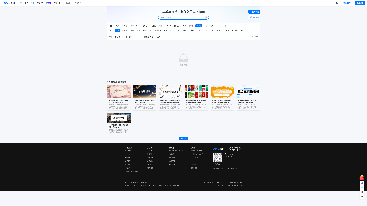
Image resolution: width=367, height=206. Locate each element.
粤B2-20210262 (224, 182)
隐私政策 (172, 154)
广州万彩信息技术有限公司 (137, 182)
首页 (20, 3)
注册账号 (128, 168)
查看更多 (183, 138)
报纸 (184, 26)
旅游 (138, 30)
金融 (212, 30)
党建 (177, 30)
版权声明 (172, 164)
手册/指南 (153, 26)
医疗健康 (234, 30)
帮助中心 (69, 3)
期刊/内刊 (144, 26)
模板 (32, 3)
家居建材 (158, 30)
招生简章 (168, 26)
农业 (165, 30)
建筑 (150, 30)
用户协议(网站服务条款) (176, 151)
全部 (117, 26)
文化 (206, 30)
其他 (225, 26)
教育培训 (124, 30)
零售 (132, 30)
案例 (26, 3)
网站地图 (194, 168)
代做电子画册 (255, 12)
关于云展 (150, 151)
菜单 (211, 26)
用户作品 (128, 154)
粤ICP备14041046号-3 (236, 182)
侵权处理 (172, 157)
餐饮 (144, 30)
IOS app (193, 161)
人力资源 (226, 30)
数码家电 (192, 30)
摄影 (218, 30)
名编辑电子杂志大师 (197, 154)
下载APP (193, 164)
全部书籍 (128, 161)
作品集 (191, 26)
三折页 (218, 26)
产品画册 (124, 26)
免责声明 (172, 161)
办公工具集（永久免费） (132, 171)
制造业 (185, 30)
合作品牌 (150, 157)
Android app (195, 157)
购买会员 (78, 3)
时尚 (200, 30)
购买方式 (150, 164)
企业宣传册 (134, 26)
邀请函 (199, 26)
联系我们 (150, 168)
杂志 (205, 26)
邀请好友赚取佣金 (196, 151)
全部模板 (128, 157)
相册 (160, 26)
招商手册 (177, 26)
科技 (171, 30)
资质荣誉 (150, 154)
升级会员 (150, 161)
